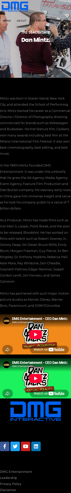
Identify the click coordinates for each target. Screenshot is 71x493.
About (22, 21)
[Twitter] (15, 446)
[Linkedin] (36, 446)
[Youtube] (25, 446)
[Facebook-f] (4, 446)
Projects (39, 21)
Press (56, 21)
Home (7, 21)
